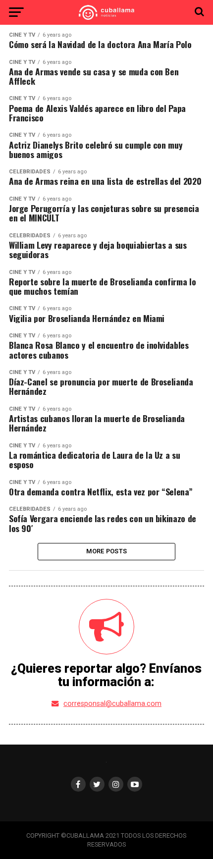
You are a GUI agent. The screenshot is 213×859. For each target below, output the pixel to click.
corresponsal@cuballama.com (112, 703)
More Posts (106, 551)
